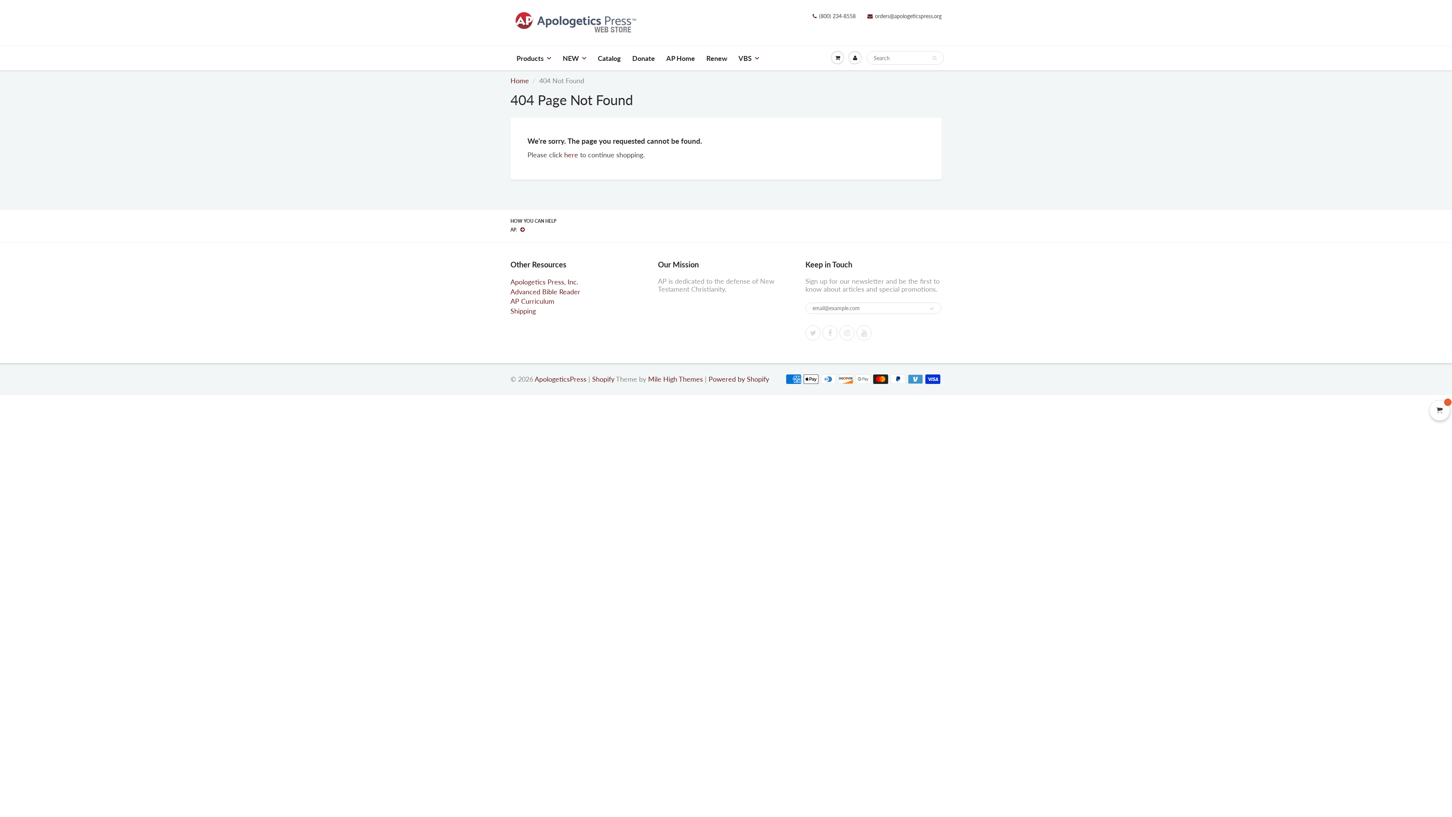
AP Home (680, 58)
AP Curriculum (532, 301)
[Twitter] (813, 332)
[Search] (934, 58)
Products (530, 58)
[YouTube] (864, 332)
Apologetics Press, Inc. (544, 282)
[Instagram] (847, 332)
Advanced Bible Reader (545, 291)
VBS (745, 58)
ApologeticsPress (560, 379)
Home (519, 80)
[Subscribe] (932, 309)
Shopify (603, 379)
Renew (716, 58)
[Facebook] (830, 332)
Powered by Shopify (739, 379)
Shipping (523, 311)
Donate (643, 58)
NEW (571, 58)
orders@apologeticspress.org (908, 16)
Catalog (609, 58)
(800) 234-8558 (837, 16)
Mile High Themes (675, 379)
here (571, 155)
